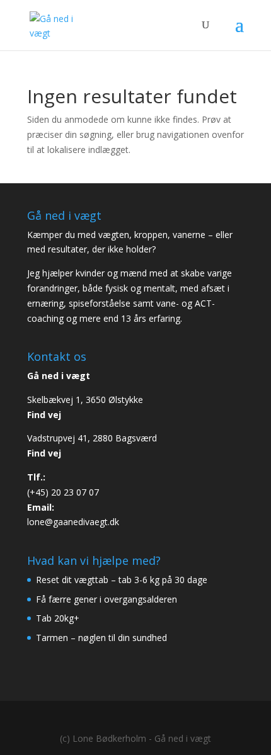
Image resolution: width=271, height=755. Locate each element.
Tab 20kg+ (57, 618)
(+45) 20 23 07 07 (63, 492)
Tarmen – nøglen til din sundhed (101, 638)
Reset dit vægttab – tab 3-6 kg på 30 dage (121, 580)
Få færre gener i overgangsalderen (106, 599)
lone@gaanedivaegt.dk (73, 522)
